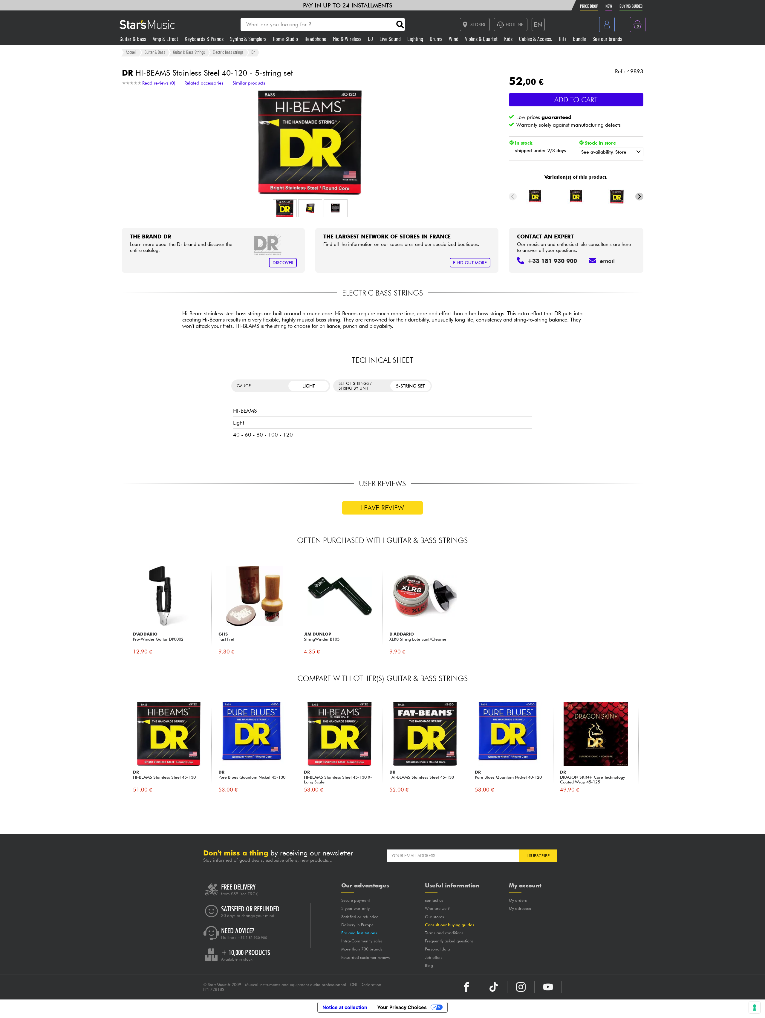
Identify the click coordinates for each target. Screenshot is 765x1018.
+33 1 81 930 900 (252, 938)
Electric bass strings (228, 52)
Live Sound (391, 38)
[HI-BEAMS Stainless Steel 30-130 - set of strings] (576, 197)
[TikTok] (493, 986)
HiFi (563, 38)
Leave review (382, 507)
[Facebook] (466, 986)
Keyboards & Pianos (205, 38)
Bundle (580, 38)
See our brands (607, 38)
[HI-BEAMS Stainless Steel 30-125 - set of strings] (535, 197)
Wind (454, 38)
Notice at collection (344, 1007)
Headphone (316, 38)
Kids (509, 38)
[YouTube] (548, 986)
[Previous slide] (513, 196)
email (607, 260)
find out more (470, 262)
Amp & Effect (166, 38)
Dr (253, 52)
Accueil (131, 52)
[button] (285, 208)
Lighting (415, 38)
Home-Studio (286, 38)
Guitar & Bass (133, 38)
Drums (436, 38)
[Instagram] (520, 986)
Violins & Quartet (482, 38)
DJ (371, 38)
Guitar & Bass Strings (189, 52)
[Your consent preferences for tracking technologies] (754, 1007)
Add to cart (576, 99)
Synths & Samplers (248, 38)
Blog (429, 965)
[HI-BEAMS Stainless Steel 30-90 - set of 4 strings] (617, 197)
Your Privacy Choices (402, 1007)
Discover (283, 262)
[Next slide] (639, 196)
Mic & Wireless (347, 38)
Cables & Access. (536, 38)
